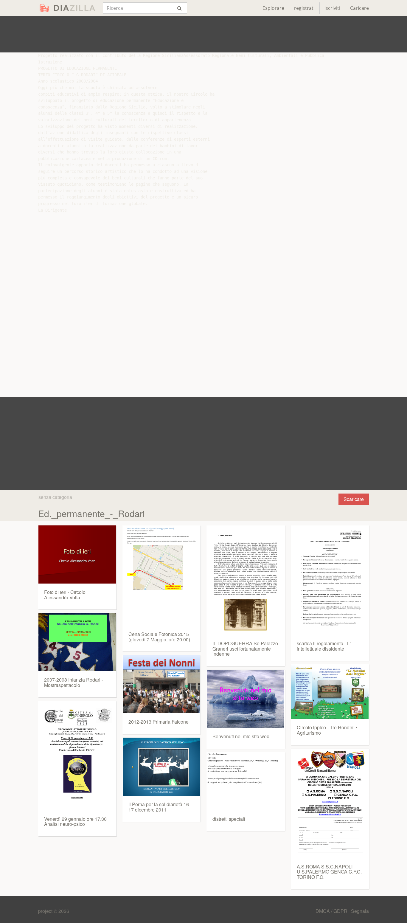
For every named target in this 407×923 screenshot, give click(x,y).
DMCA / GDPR (332, 911)
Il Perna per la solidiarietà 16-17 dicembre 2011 (159, 807)
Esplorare (273, 8)
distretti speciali (228, 818)
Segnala (360, 911)
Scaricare (354, 499)
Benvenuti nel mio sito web (240, 736)
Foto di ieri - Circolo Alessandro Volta (65, 595)
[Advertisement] (203, 34)
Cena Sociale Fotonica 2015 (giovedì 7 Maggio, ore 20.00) (159, 637)
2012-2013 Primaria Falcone (158, 721)
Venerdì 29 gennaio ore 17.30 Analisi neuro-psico (75, 821)
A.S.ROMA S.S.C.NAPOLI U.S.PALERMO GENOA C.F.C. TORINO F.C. (329, 871)
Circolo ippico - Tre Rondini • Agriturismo (327, 730)
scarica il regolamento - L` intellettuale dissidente (324, 646)
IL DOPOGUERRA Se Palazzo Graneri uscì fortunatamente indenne (245, 648)
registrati (304, 8)
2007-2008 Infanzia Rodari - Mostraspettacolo (73, 682)
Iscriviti (332, 8)
